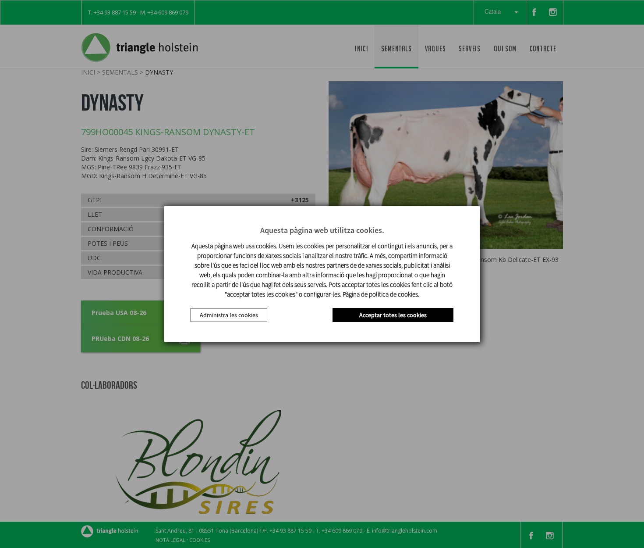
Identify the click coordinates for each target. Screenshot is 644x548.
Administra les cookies (229, 315)
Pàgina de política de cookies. (381, 294)
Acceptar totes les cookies (393, 315)
